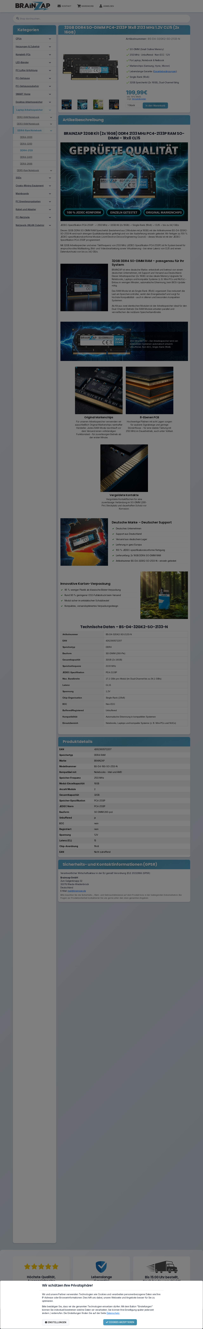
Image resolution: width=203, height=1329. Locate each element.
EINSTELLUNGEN (57, 1322)
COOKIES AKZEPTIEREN (121, 1322)
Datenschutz (113, 1313)
